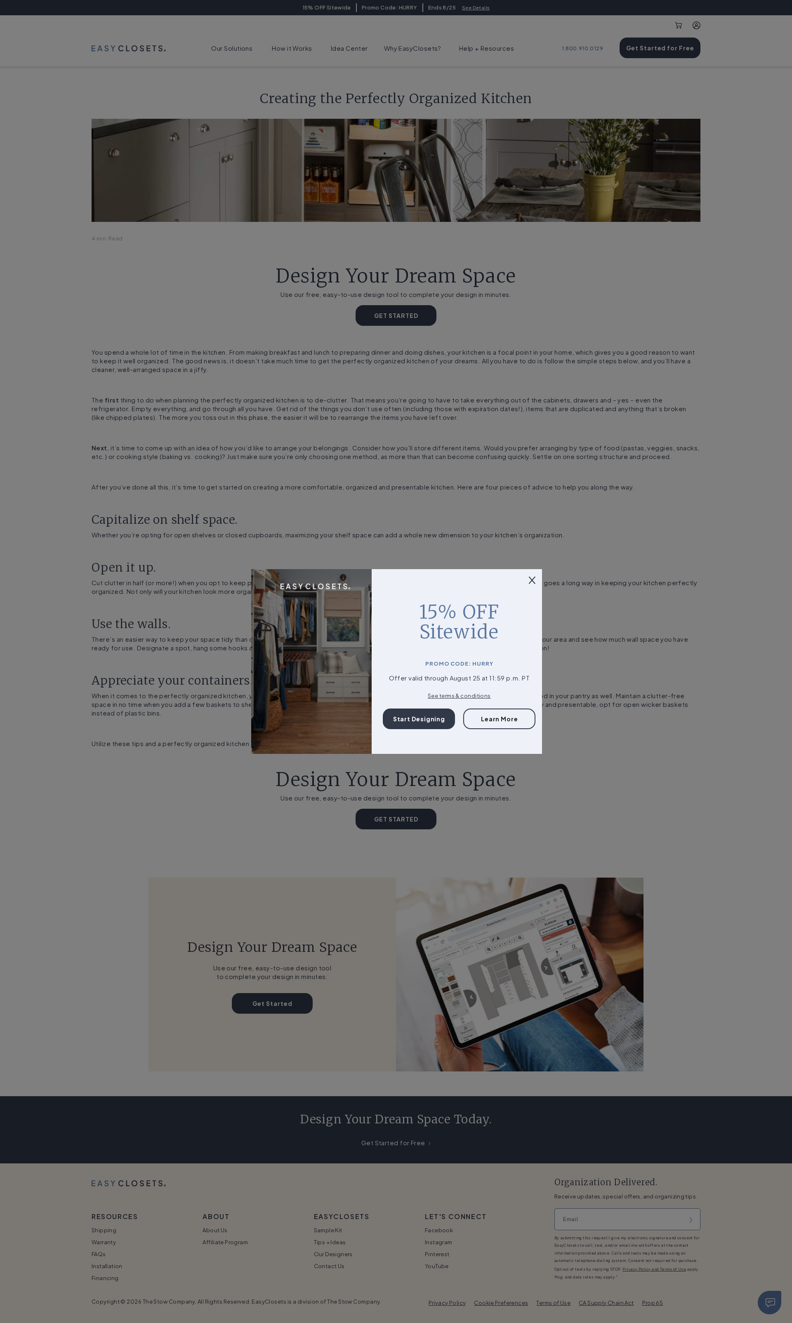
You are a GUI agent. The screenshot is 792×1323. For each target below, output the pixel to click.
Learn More (499, 719)
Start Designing (419, 719)
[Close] (532, 579)
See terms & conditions (459, 695)
